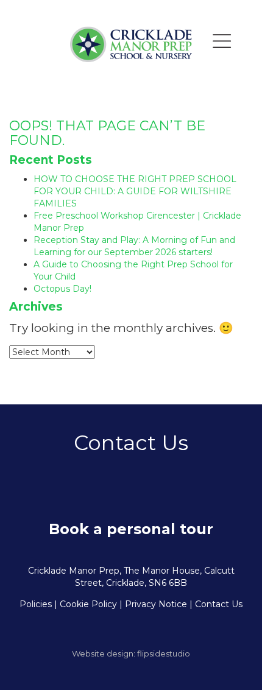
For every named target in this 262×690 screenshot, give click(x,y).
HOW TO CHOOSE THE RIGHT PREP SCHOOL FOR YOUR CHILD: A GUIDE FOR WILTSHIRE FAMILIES (135, 191)
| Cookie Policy (85, 604)
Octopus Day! (62, 288)
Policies (35, 604)
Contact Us (219, 604)
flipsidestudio (163, 653)
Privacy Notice (156, 604)
